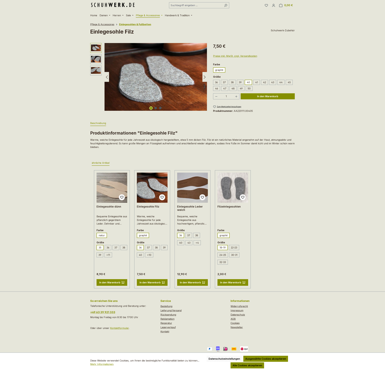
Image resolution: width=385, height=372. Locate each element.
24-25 (222, 254)
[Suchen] (225, 5)
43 (272, 82)
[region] (148, 77)
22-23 (234, 247)
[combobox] (195, 5)
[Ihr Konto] (273, 5)
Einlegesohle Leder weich (190, 208)
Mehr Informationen (101, 364)
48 (233, 88)
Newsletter (237, 327)
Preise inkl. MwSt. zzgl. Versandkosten (235, 55)
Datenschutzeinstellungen (224, 358)
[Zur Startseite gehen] (112, 5)
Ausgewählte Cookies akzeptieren (265, 358)
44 (281, 82)
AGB (233, 318)
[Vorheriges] (107, 77)
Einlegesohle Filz (148, 206)
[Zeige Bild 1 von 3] (151, 108)
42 (264, 82)
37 (224, 82)
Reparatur (166, 323)
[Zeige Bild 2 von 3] (155, 108)
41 (256, 82)
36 (216, 82)
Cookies (235, 323)
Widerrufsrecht (239, 306)
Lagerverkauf (168, 327)
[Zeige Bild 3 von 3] (160, 108)
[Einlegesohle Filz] (156, 77)
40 (248, 82)
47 (224, 88)
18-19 (223, 247)
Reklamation (167, 318)
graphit (219, 69)
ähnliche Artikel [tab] (100, 162)
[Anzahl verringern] (216, 96)
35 (100, 247)
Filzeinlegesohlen (229, 206)
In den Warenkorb (267, 96)
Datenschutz (238, 314)
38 (232, 82)
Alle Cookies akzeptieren (247, 365)
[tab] (98, 123)
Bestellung (166, 306)
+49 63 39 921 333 (102, 312)
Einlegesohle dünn (109, 206)
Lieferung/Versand (171, 310)
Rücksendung (168, 314)
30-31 (234, 254)
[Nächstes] (204, 77)
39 (240, 82)
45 (289, 82)
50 (249, 88)
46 (216, 88)
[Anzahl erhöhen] (236, 96)
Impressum (237, 310)
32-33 (222, 262)
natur (102, 235)
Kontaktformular (119, 328)
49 (241, 88)
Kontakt (164, 331)
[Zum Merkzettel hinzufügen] (122, 197)
